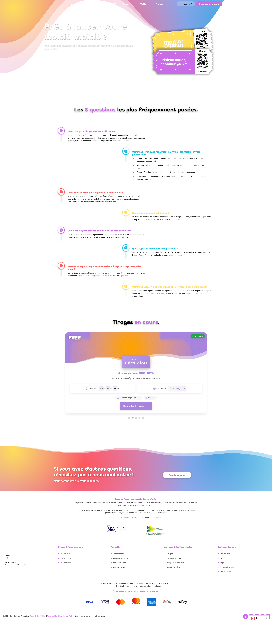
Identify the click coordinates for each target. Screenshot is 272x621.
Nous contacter (225, 554)
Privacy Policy (68, 616)
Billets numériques (119, 563)
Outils (143, 4)
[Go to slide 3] (136, 418)
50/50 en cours (65, 554)
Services (75, 4)
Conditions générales (174, 567)
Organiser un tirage (207, 4)
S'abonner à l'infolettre (227, 567)
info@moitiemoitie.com (12, 558)
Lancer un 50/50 (65, 563)
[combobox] (259, 618)
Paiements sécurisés (120, 558)
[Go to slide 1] (129, 418)
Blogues (127, 4)
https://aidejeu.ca (156, 518)
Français (259, 618)
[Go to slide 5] (143, 418)
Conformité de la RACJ (174, 558)
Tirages (186, 4)
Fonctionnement (97, 4)
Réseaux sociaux (119, 567)
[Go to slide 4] (139, 418)
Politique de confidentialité (175, 563)
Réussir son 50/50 (226, 572)
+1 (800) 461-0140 (128, 518)
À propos (160, 4)
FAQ (114, 4)
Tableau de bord (118, 554)
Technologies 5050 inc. (38, 616)
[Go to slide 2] (133, 418)
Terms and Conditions (54, 616)
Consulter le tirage (133, 406)
